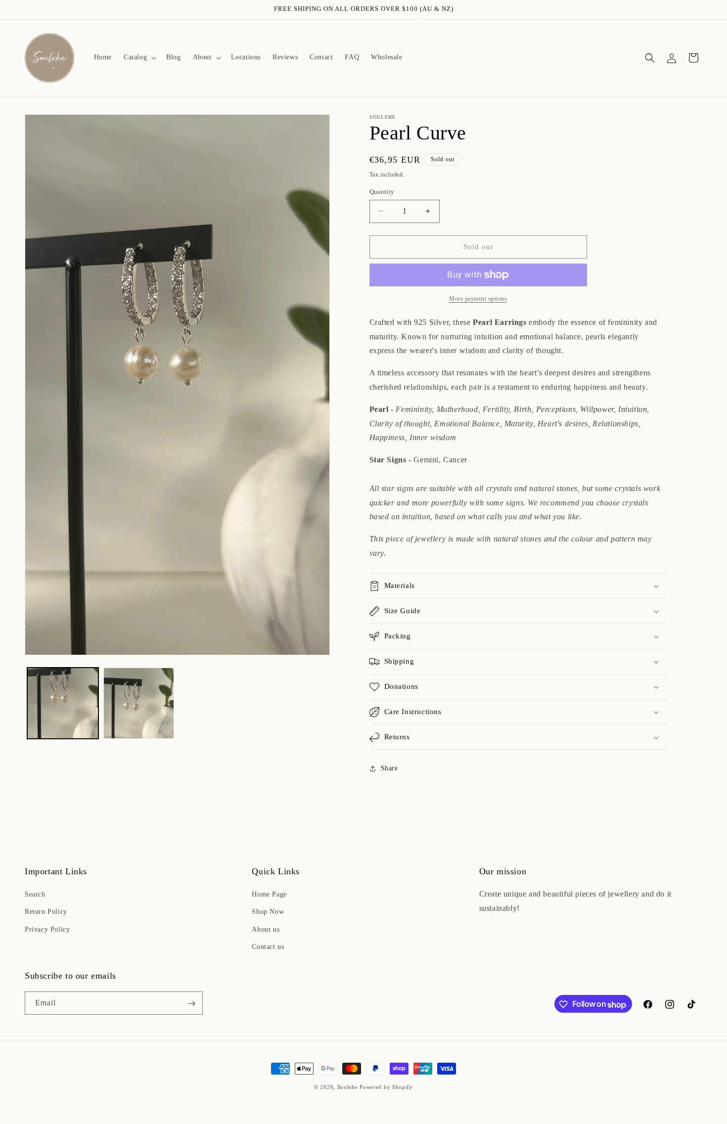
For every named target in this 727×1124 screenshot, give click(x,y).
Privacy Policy (47, 929)
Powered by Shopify (386, 1087)
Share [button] (389, 768)
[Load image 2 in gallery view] (139, 703)
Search (35, 895)
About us (265, 929)
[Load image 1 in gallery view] (62, 703)
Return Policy (46, 912)
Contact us (268, 946)
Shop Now (268, 912)
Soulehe (347, 1087)
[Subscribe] (191, 1003)
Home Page (269, 895)
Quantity (382, 191)
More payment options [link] (478, 298)
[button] (139, 57)
